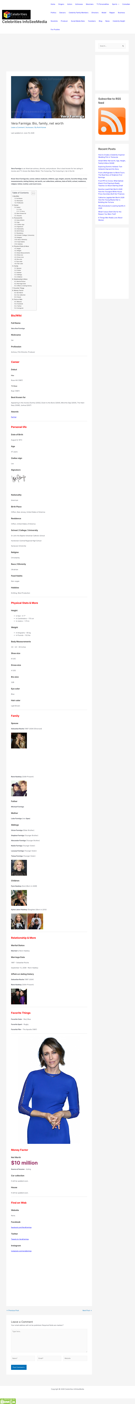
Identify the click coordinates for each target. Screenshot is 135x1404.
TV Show (22, 211)
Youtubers (92, 21)
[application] (118, 4)
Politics (53, 13)
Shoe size (20, 255)
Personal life (18, 218)
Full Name (19, 198)
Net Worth (20, 292)
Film (20, 209)
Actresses (79, 4)
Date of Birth (20, 220)
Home (53, 4)
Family (16, 266)
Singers (61, 4)
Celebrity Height (119, 21)
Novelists (54, 21)
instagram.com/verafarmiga (21, 1251)
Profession (20, 203)
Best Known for (21, 213)
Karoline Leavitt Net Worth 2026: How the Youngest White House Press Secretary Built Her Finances (111, 191)
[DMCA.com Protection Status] (8, 1401)
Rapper (112, 13)
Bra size (19, 259)
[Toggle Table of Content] (32, 193)
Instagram (20, 308)
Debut (18, 207)
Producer (64, 21)
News (107, 21)
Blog (100, 21)
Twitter (19, 306)
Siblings (19, 274)
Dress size (20, 257)
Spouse (19, 268)
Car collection (21, 295)
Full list (13, 417)
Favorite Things (19, 288)
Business (121, 13)
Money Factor (18, 290)
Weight (19, 250)
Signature (20, 226)
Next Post (87, 1310)
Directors (95, 13)
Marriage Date (21, 283)
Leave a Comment (17, 127)
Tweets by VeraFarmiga (20, 1239)
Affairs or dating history (24, 286)
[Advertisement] (49, 56)
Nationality (20, 229)
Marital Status (21, 281)
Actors (69, 4)
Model (104, 13)
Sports (114, 4)
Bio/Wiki (16, 196)
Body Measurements (23, 253)
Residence (20, 233)
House (19, 297)
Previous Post (13, 1310)
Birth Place (20, 231)
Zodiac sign (20, 224)
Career (16, 205)
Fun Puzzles (55, 29)
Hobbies (20, 244)
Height (19, 248)
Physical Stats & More (21, 246)
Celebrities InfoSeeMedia (24, 21)
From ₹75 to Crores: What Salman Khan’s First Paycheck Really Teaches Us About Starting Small (110, 183)
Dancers (62, 13)
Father (19, 270)
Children (19, 277)
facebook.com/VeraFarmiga (21, 1227)
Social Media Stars (78, 21)
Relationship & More (20, 279)
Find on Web (18, 299)
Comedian (126, 4)
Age (18, 222)
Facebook (20, 304)
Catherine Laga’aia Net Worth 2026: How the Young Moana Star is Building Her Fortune (111, 199)
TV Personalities (103, 4)
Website (19, 301)
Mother (19, 272)
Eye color (19, 261)
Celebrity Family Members (78, 13)
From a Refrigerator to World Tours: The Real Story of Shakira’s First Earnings (111, 175)
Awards (19, 215)
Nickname (20, 200)
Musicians (89, 4)
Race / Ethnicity (22, 239)
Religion (19, 237)
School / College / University (25, 235)
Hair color (20, 263)
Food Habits (21, 242)
